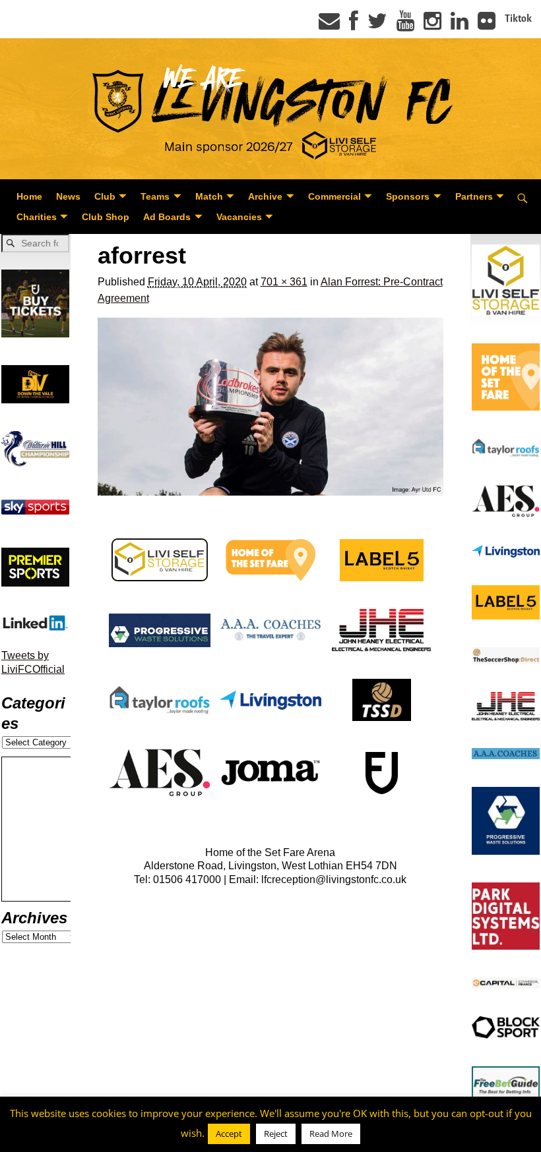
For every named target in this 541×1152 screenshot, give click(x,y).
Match (209, 196)
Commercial (334, 196)
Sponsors (408, 196)
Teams (155, 196)
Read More (330, 1133)
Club (104, 196)
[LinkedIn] (459, 25)
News (68, 196)
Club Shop (105, 217)
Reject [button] (276, 1133)
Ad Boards (167, 217)
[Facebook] (353, 25)
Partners (474, 196)
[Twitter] (377, 25)
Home (29, 196)
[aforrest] (271, 407)
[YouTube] (405, 25)
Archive (265, 196)
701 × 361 (284, 281)
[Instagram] (432, 25)
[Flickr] (486, 25)
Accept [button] (229, 1133)
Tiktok (518, 18)
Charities (36, 217)
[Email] (329, 25)
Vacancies (239, 217)
